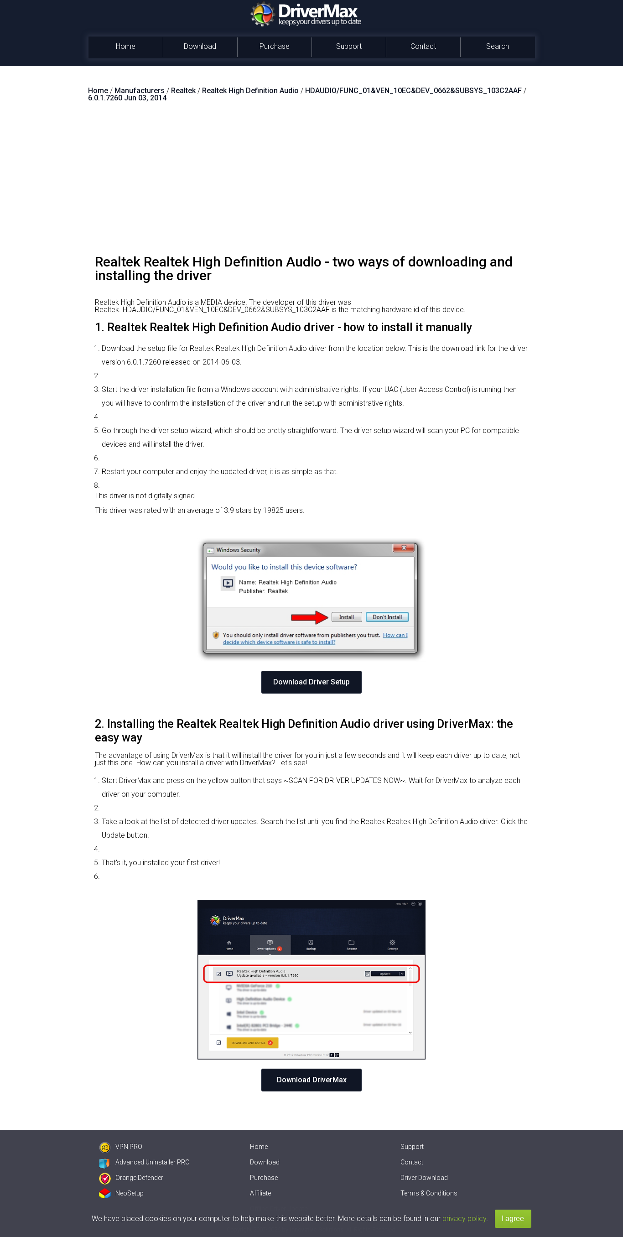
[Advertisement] (311, 182)
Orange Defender (139, 1177)
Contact (423, 46)
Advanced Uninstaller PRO (152, 1162)
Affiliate (260, 1193)
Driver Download (424, 1177)
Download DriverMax (312, 1079)
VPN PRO (128, 1146)
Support (349, 46)
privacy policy (464, 1218)
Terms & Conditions (428, 1193)
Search (497, 46)
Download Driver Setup (311, 682)
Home (125, 46)
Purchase (275, 46)
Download (200, 46)
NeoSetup (129, 1193)
